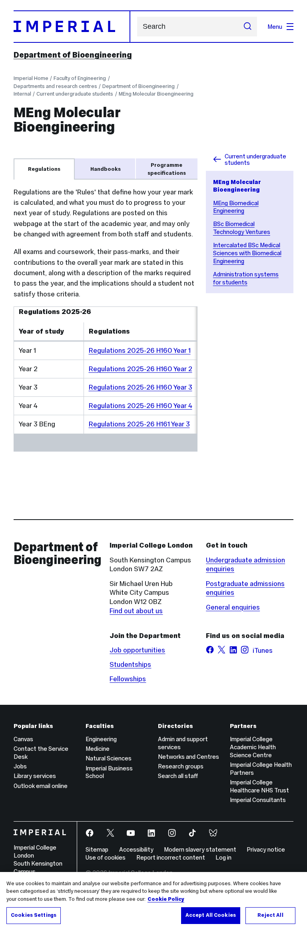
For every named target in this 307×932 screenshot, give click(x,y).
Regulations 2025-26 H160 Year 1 (140, 350)
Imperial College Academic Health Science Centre (253, 747)
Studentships (130, 664)
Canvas (23, 739)
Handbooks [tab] (105, 169)
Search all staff (178, 776)
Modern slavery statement (200, 849)
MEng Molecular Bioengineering (156, 93)
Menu (274, 26)
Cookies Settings (33, 915)
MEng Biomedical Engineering (236, 207)
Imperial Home (31, 78)
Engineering (101, 739)
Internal (22, 93)
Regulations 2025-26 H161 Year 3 (139, 424)
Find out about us (136, 610)
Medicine (98, 748)
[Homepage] (72, 26)
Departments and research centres (55, 86)
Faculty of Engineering (80, 78)
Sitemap (97, 849)
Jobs (20, 766)
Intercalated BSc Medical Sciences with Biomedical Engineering (247, 253)
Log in (223, 857)
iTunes (263, 650)
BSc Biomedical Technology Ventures (241, 228)
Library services (35, 776)
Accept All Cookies (210, 915)
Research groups (180, 766)
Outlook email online (41, 786)
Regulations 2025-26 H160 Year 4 (140, 405)
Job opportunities (137, 650)
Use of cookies (106, 857)
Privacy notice (266, 849)
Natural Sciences (109, 758)
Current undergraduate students (74, 93)
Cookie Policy (166, 899)
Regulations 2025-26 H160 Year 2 (140, 368)
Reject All (270, 915)
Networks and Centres (188, 756)
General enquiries (233, 607)
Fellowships (128, 678)
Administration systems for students (246, 278)
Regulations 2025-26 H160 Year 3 (140, 387)
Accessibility (136, 849)
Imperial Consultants (258, 800)
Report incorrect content (170, 857)
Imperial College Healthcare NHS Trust (259, 786)
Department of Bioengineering (73, 55)
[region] (153, 902)
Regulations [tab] (44, 169)
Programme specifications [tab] (167, 169)
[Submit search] (247, 27)
